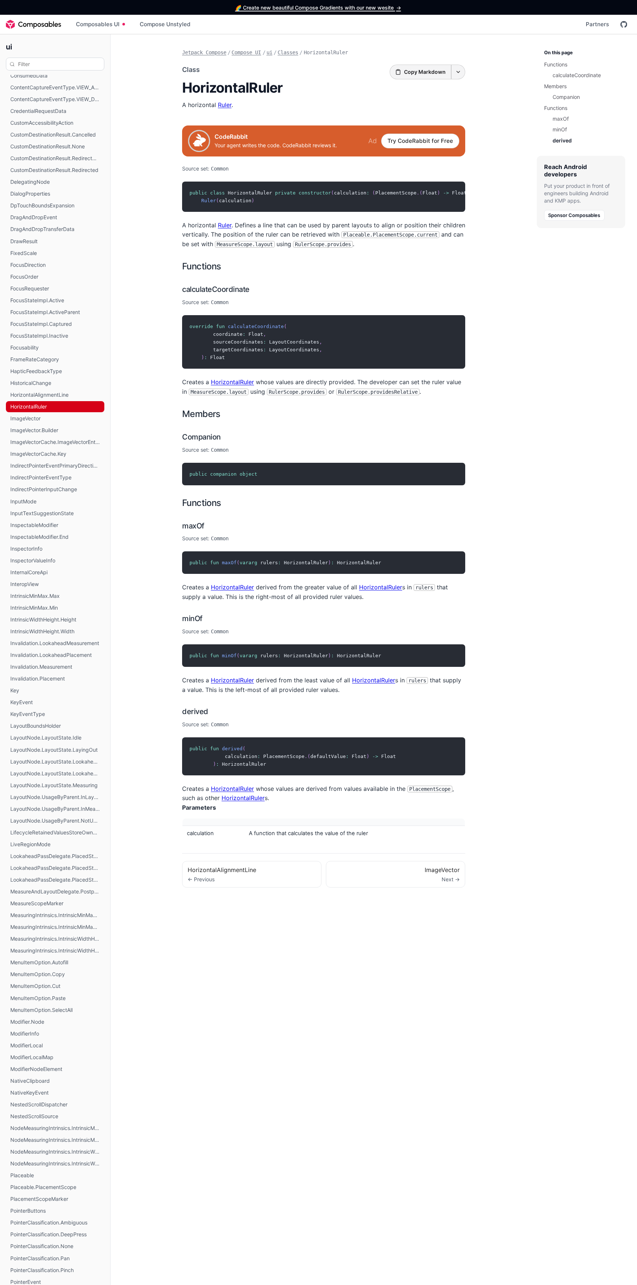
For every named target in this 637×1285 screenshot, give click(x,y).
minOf (192, 618)
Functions (201, 266)
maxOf (193, 525)
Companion (201, 437)
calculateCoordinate (216, 289)
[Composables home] (33, 24)
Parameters (199, 807)
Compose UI (246, 52)
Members (201, 414)
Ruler (225, 104)
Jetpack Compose (204, 52)
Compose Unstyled (165, 24)
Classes (288, 52)
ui (9, 46)
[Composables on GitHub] (623, 24)
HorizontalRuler (232, 382)
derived (195, 711)
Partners (597, 24)
